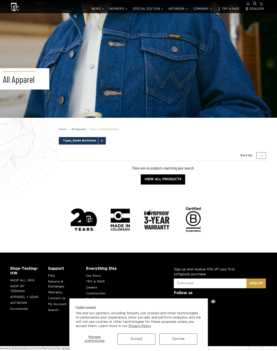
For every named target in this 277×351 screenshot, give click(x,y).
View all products (163, 179)
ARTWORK (177, 9)
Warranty (55, 292)
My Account (57, 304)
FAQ (51, 275)
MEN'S (96, 9)
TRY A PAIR (230, 9)
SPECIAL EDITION (147, 9)
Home (63, 129)
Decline (178, 338)
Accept (136, 338)
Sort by (246, 155)
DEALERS (256, 9)
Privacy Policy (140, 326)
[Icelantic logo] (15, 7)
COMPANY (201, 9)
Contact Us (56, 298)
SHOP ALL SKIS (22, 280)
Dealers (91, 287)
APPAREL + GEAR (24, 297)
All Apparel (78, 129)
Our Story (93, 275)
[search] (255, 3)
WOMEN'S (117, 9)
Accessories (19, 309)
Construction (96, 293)
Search (53, 310)
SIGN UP (256, 283)
